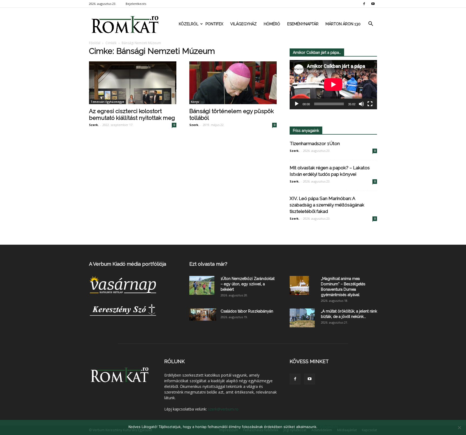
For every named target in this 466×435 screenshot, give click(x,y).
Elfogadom (329, 427)
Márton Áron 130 (343, 24)
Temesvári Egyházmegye (107, 102)
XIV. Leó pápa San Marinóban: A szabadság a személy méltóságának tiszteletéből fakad (327, 205)
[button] (370, 23)
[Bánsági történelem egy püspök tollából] (233, 82)
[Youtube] (373, 4)
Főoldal (94, 43)
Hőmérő (272, 24)
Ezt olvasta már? (208, 264)
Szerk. (94, 125)
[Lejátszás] (296, 104)
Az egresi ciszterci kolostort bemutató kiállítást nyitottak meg (132, 114)
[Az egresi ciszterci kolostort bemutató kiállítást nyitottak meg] (132, 82)
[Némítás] (361, 104)
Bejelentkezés (136, 4)
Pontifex (214, 24)
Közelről (188, 24)
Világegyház (243, 24)
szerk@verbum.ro (223, 409)
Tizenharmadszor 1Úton (315, 143)
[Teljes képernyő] (370, 104)
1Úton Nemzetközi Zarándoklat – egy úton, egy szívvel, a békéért (248, 284)
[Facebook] (364, 4)
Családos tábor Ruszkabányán (247, 311)
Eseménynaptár (302, 24)
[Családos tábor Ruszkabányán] (202, 314)
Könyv (195, 102)
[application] (333, 84)
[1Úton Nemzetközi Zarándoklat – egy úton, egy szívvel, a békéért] (201, 285)
